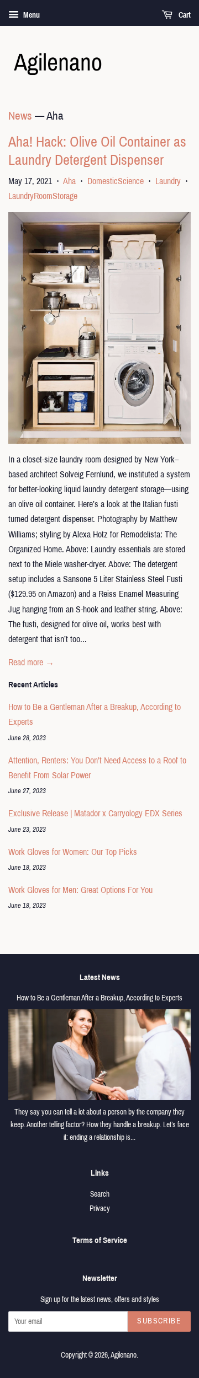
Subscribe (159, 1321)
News (20, 116)
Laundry (168, 181)
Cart (184, 15)
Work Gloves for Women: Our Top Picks (72, 852)
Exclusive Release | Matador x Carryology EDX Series (95, 813)
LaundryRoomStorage (42, 196)
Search (99, 1194)
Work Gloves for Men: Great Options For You (80, 890)
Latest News (100, 977)
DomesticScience (115, 181)
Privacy (100, 1208)
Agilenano (124, 1355)
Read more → (31, 662)
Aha (69, 181)
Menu (31, 15)
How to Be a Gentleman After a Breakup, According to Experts (99, 998)
